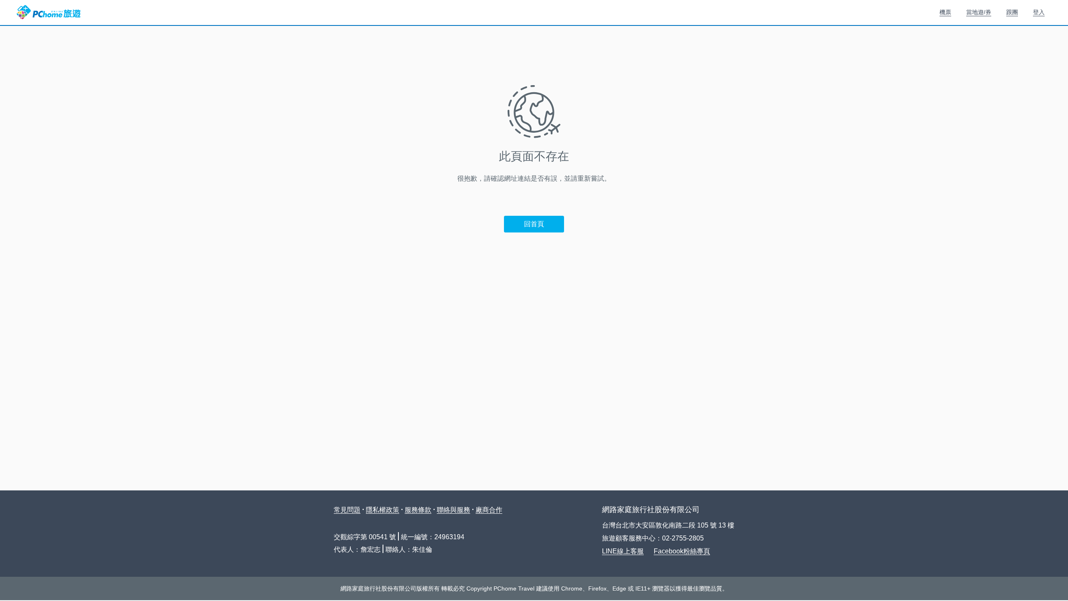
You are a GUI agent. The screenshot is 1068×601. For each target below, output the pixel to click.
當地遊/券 (978, 12)
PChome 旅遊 (49, 12)
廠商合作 (489, 509)
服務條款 (418, 509)
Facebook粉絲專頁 (682, 551)
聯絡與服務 (453, 509)
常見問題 (347, 509)
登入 (1039, 12)
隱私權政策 (382, 509)
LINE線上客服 (623, 551)
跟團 (1012, 12)
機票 (945, 12)
